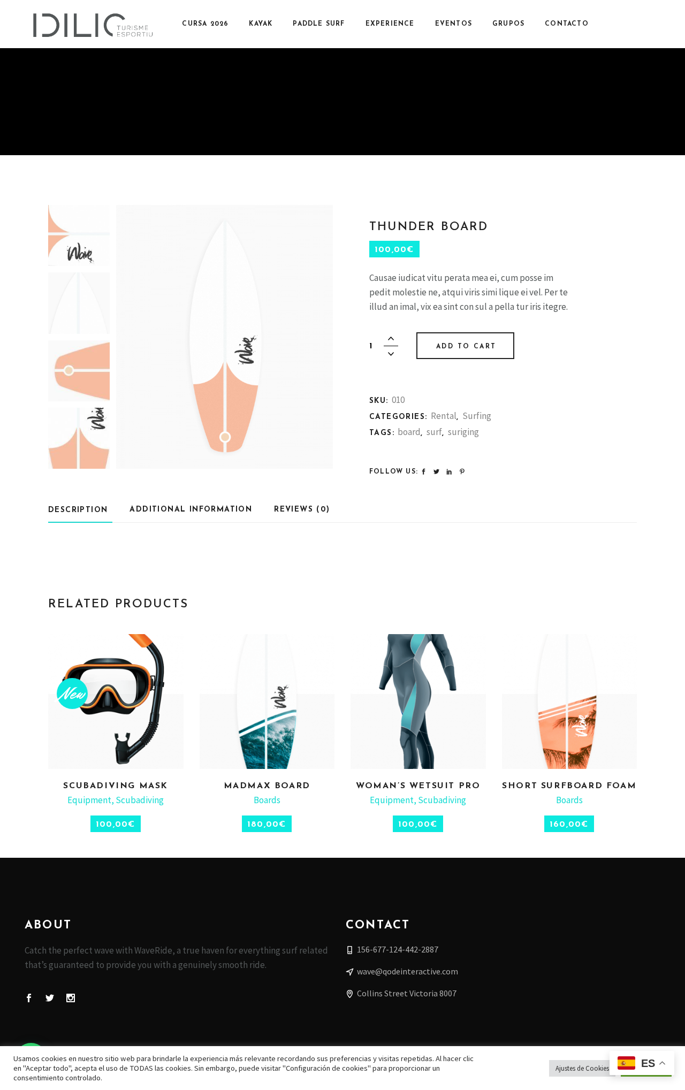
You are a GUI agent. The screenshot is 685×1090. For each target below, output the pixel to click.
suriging (463, 432)
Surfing (476, 416)
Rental (443, 416)
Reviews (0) (302, 510)
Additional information (191, 510)
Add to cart (466, 347)
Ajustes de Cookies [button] (582, 1068)
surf (434, 432)
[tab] (80, 510)
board (409, 432)
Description (78, 510)
